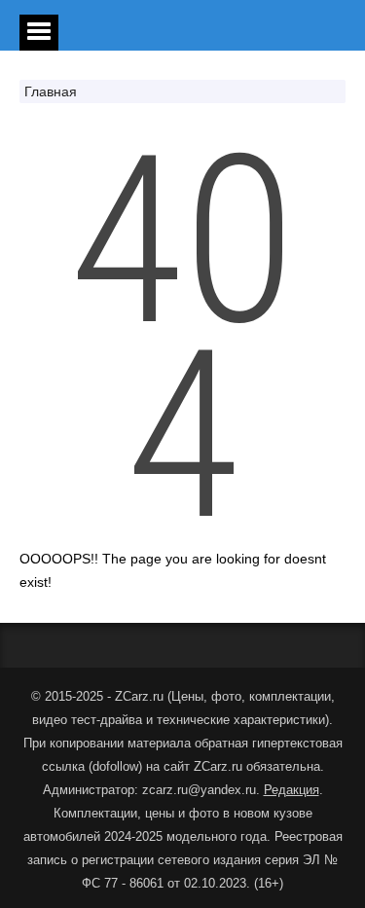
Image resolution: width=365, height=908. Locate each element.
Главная (50, 91)
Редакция (291, 789)
